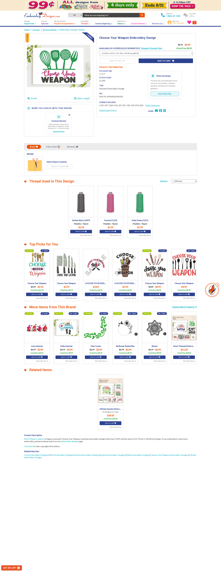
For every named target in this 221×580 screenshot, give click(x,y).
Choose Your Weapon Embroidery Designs (169, 455)
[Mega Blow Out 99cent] (110, 5)
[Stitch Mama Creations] (35, 165)
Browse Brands (50, 30)
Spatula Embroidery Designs (112, 455)
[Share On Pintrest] (164, 111)
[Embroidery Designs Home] (42, 15)
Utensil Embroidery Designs (86, 455)
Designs (36, 30)
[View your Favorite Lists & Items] (189, 22)
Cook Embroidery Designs (36, 455)
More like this (85, 235)
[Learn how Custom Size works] (69, 115)
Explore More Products (184, 307)
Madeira (163, 181)
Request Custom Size (151, 48)
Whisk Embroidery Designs (61, 455)
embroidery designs (69, 441)
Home (27, 30)
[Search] (142, 15)
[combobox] (111, 15)
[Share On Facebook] (160, 111)
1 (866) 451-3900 (173, 16)
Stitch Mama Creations (34, 439)
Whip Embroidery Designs (138, 455)
